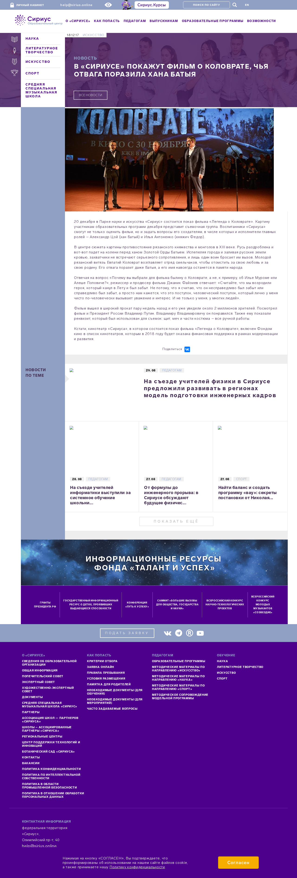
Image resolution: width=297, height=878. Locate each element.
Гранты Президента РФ (45, 604)
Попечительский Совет (42, 676)
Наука (32, 39)
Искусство (38, 62)
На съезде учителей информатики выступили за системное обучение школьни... (100, 495)
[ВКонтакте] (187, 349)
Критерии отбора (102, 661)
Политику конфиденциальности (137, 867)
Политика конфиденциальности (51, 769)
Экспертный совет (38, 682)
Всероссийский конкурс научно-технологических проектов (225, 604)
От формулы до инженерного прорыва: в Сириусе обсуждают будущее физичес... (171, 495)
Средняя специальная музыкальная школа (41, 90)
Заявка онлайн (100, 667)
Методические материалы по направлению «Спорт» (178, 687)
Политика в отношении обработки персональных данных (53, 795)
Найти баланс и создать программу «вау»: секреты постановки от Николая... (247, 492)
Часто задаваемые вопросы (112, 708)
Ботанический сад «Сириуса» (48, 751)
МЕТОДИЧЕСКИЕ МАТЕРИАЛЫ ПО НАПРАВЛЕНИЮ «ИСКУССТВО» (178, 668)
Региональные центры (42, 736)
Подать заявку (127, 633)
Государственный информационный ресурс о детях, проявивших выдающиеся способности (90, 604)
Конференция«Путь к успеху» (137, 604)
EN (247, 4)
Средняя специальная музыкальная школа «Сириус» (49, 704)
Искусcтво (226, 672)
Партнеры (31, 712)
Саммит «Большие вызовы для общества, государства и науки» (177, 604)
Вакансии (31, 763)
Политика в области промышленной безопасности (49, 785)
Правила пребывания (106, 672)
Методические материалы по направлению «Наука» (178, 678)
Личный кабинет (30, 5)
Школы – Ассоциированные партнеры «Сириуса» (47, 729)
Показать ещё (176, 521)
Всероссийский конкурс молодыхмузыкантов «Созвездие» (262, 604)
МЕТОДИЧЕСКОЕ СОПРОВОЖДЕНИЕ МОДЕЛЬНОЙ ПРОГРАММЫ (180, 696)
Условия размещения (106, 678)
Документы (32, 697)
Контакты (31, 757)
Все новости (90, 95)
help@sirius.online (76, 5)
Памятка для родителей (109, 684)
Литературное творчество (42, 50)
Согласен (238, 862)
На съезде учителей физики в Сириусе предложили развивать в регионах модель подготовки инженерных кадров (210, 388)
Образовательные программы (178, 661)
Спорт (33, 73)
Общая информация (40, 670)
